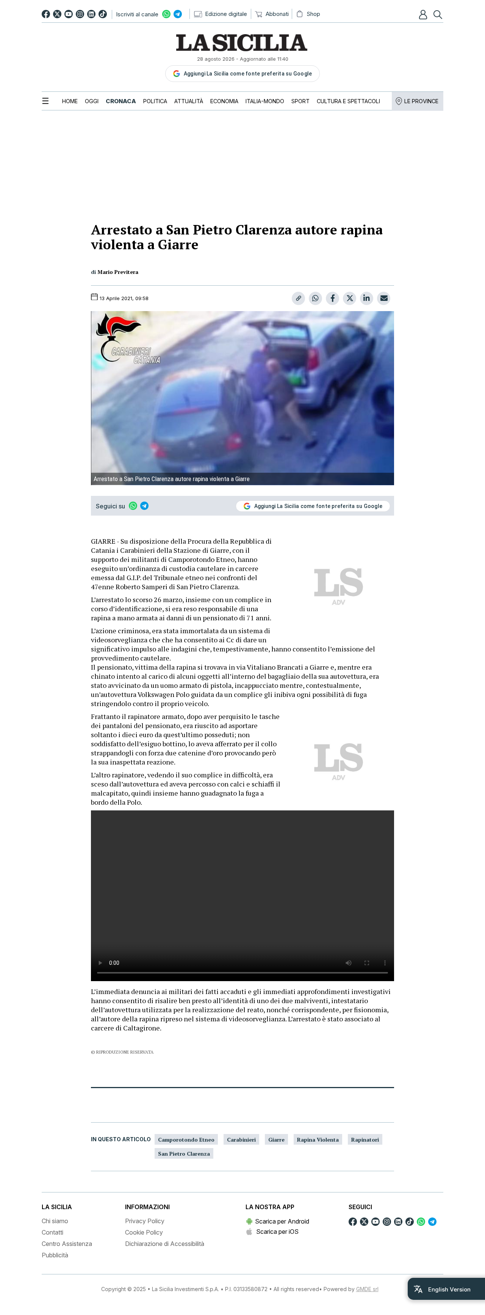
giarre (276, 1139)
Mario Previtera (117, 271)
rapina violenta (318, 1139)
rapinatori (365, 1139)
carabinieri (241, 1139)
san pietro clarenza (184, 1153)
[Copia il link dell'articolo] (298, 298)
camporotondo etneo (186, 1139)
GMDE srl (367, 1289)
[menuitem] (69, 101)
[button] (424, 14)
